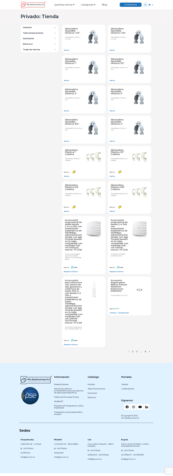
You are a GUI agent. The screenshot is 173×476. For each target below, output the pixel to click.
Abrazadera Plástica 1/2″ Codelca (117, 152)
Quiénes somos (63, 4)
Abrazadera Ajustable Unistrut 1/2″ (117, 61)
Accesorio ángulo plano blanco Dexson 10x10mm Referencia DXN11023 (119, 285)
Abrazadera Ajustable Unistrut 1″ (71, 61)
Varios (66, 50)
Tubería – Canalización (119, 313)
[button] (39, 27)
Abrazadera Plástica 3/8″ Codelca (118, 187)
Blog (104, 4)
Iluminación (28, 38)
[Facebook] (127, 407)
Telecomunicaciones (33, 33)
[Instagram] (134, 407)
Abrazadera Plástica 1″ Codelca (71, 152)
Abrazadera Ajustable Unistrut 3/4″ (72, 121)
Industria (27, 27)
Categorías (87, 4)
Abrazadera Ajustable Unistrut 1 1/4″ (118, 30)
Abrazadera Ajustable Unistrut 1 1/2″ (72, 30)
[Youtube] (140, 407)
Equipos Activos (71, 271)
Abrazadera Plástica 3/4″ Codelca (72, 187)
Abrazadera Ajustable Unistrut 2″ (71, 91)
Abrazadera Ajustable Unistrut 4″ (117, 121)
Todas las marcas (31, 49)
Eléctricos (28, 44)
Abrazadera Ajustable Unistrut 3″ (117, 91)
